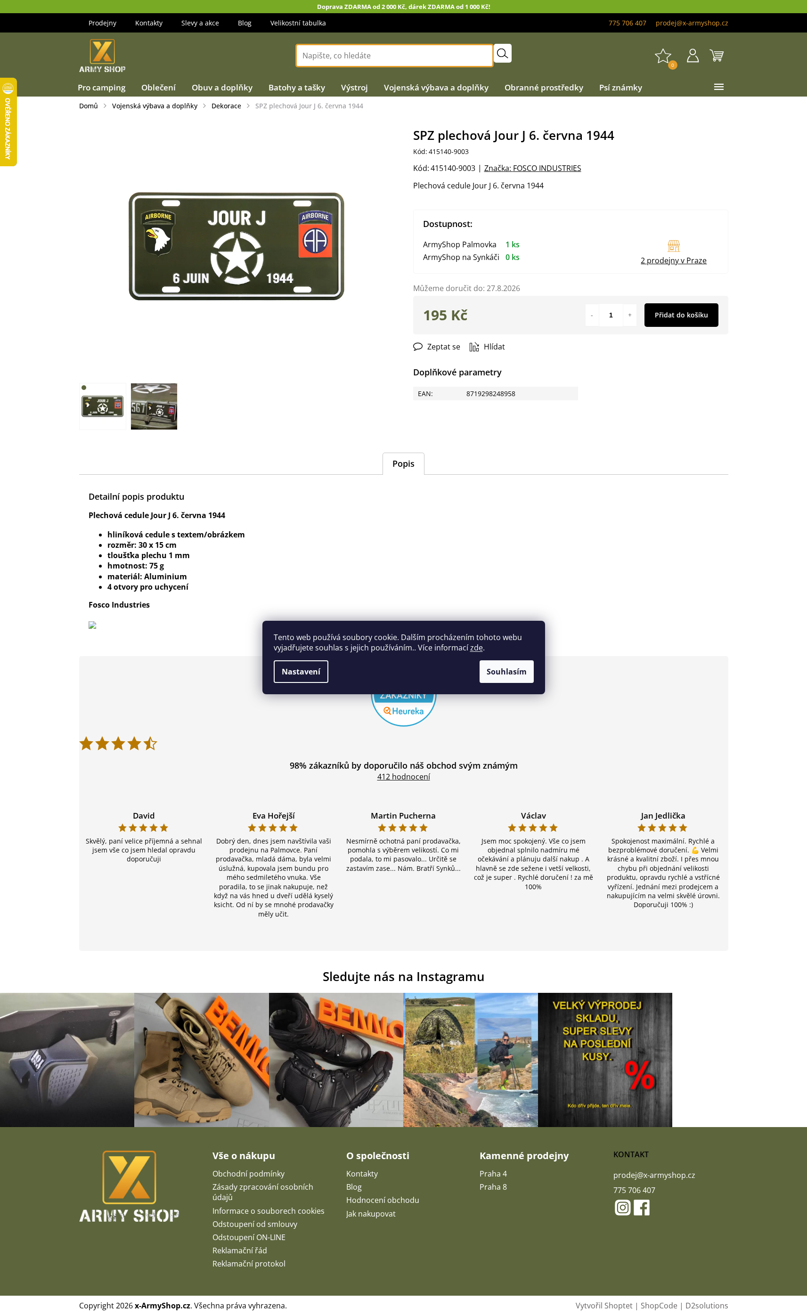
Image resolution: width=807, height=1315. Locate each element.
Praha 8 (493, 1187)
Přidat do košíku (681, 314)
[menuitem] (101, 88)
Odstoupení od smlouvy (254, 1224)
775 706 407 (634, 1190)
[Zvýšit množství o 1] (630, 315)
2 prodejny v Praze (674, 260)
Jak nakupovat (371, 1214)
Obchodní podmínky (248, 1174)
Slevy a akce (200, 22)
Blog (245, 22)
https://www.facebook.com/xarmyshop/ (641, 1207)
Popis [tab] (403, 463)
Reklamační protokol (248, 1263)
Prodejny (102, 22)
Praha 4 (493, 1174)
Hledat (503, 53)
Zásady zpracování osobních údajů (262, 1192)
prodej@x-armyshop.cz (654, 1175)
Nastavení (301, 671)
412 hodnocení (403, 776)
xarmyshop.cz (622, 1207)
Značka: (532, 168)
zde (476, 647)
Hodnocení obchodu (382, 1200)
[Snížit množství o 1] (592, 315)
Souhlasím (507, 671)
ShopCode (659, 1305)
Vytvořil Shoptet (604, 1305)
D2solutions (706, 1305)
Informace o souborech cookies (268, 1211)
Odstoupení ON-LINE (248, 1237)
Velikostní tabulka (298, 22)
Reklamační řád (239, 1250)
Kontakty (149, 22)
